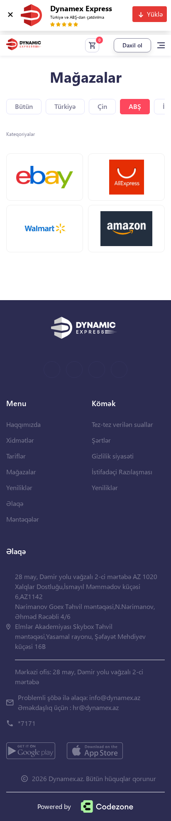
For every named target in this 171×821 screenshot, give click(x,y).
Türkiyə (65, 106)
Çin (102, 106)
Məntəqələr (22, 519)
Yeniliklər (19, 487)
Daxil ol (132, 45)
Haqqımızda (23, 424)
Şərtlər (101, 440)
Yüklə (155, 14)
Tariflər (16, 455)
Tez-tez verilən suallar (122, 424)
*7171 (27, 723)
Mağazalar (21, 471)
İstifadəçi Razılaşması (122, 471)
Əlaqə (14, 503)
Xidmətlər (20, 440)
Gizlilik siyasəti (113, 455)
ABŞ (135, 106)
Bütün (24, 106)
